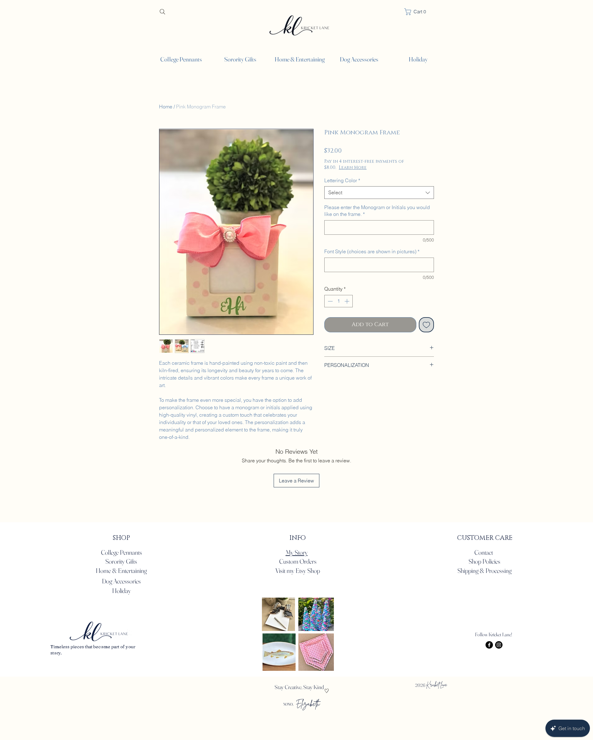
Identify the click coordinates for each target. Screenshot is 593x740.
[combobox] (379, 192)
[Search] (162, 12)
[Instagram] (499, 645)
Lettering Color (342, 180)
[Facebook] (489, 645)
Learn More (375, 167)
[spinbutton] (338, 301)
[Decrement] (329, 301)
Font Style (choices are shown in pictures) (371, 251)
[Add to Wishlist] (426, 324)
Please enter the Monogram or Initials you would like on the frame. (377, 210)
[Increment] (347, 301)
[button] (577, 15)
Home (165, 106)
